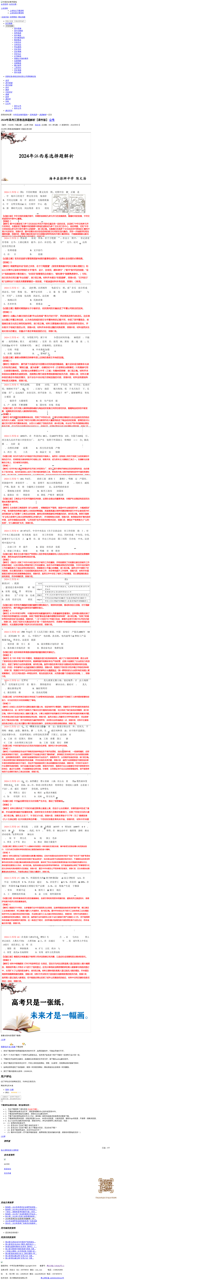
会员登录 (4, 4)
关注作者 (7, 1173)
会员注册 (12, 4)
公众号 (8, 104)
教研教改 (17, 40)
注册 (12, 1090)
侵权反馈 (16, 76)
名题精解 (17, 61)
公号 (52, 119)
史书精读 (17, 56)
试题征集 (8, 76)
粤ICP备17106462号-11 (55, 1266)
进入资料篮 (14, 1150)
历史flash (17, 54)
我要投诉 (4, 1047)
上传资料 (4, 8)
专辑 (7, 101)
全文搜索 (8, 23)
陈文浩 (37, 125)
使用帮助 (13, 17)
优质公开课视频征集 (28, 76)
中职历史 (17, 42)
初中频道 (17, 35)
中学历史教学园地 (20, 115)
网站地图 (21, 17)
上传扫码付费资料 (17, 13)
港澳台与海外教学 (21, 58)
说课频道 (17, 63)
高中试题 (17, 72)
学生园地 (17, 47)
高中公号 (17, 106)
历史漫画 (17, 70)
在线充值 (5, 17)
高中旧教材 (18, 31)
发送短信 (7, 1169)
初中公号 (17, 108)
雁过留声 (17, 65)
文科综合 (17, 45)
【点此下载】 (32, 1109)
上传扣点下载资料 (17, 11)
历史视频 (17, 51)
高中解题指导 (19, 38)
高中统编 (17, 28)
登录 (7, 1090)
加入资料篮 (5, 1150)
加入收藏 (11, 1047)
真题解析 (42, 115)
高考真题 (17, 33)
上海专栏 (17, 68)
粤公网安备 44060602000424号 (52, 1278)
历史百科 (17, 49)
